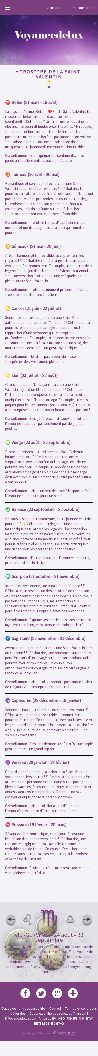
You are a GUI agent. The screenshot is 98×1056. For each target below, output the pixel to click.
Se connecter (83, 7)
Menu (8, 7)
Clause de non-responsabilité (23, 1008)
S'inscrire (54, 7)
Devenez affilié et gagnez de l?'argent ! (59, 1013)
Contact (55, 1008)
